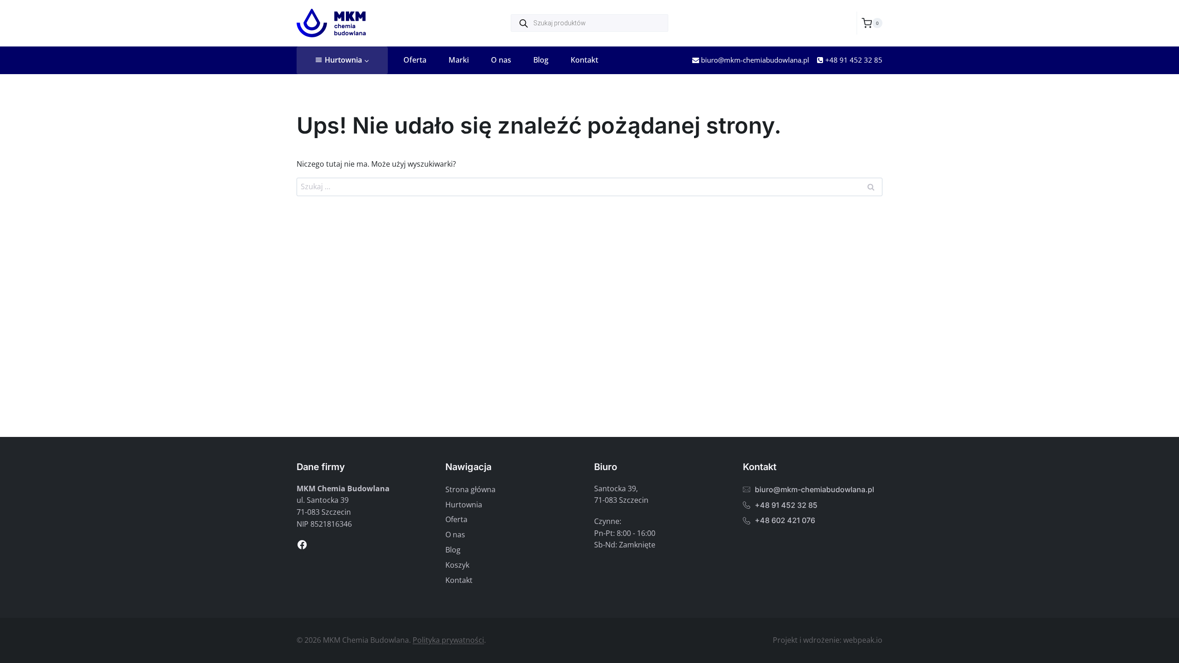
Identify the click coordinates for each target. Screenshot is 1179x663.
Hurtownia (463, 505)
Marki (459, 60)
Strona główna (470, 489)
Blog (541, 60)
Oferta (414, 60)
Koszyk (457, 565)
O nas (501, 60)
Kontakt (584, 60)
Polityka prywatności (448, 640)
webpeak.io (862, 640)
